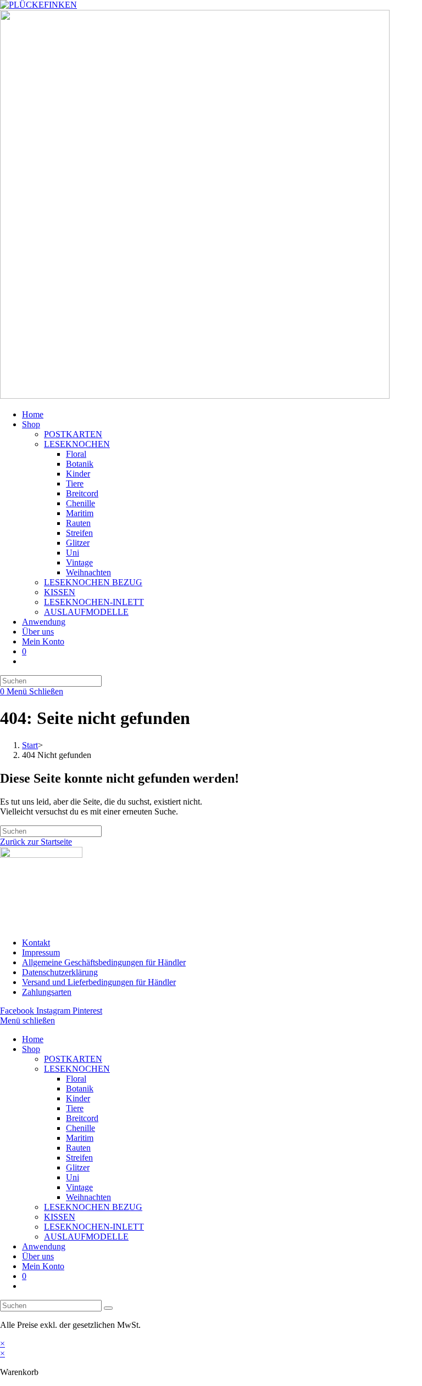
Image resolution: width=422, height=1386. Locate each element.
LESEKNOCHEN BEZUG (93, 1207)
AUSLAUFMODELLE (86, 1236)
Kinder (78, 1098)
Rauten (78, 1147)
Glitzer (78, 1167)
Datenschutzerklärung (60, 972)
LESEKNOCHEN (77, 1068)
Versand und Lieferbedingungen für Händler (99, 982)
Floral (76, 1078)
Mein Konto (43, 1266)
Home (32, 1039)
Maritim (79, 1137)
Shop (31, 1049)
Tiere (75, 1108)
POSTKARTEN (73, 1058)
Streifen (79, 1157)
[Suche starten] (108, 1308)
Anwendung (43, 1246)
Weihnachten (88, 1197)
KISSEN (59, 1216)
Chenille (80, 1128)
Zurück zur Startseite (36, 841)
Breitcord (82, 1118)
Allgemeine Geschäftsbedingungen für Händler (104, 962)
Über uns (38, 1256)
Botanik (79, 1088)
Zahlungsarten (46, 992)
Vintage (79, 1187)
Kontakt (36, 942)
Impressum (41, 952)
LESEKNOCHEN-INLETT (94, 1226)
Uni (72, 1177)
